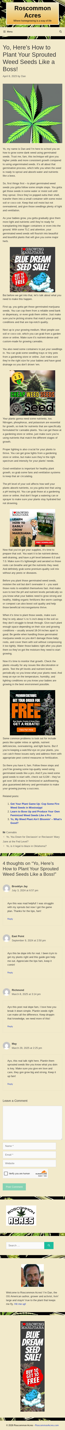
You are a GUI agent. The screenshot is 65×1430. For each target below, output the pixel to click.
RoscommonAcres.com (47, 1425)
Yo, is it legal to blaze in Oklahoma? (26, 846)
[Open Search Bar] (60, 31)
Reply (10, 919)
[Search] (49, 1245)
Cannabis (11, 832)
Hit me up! (20, 1304)
